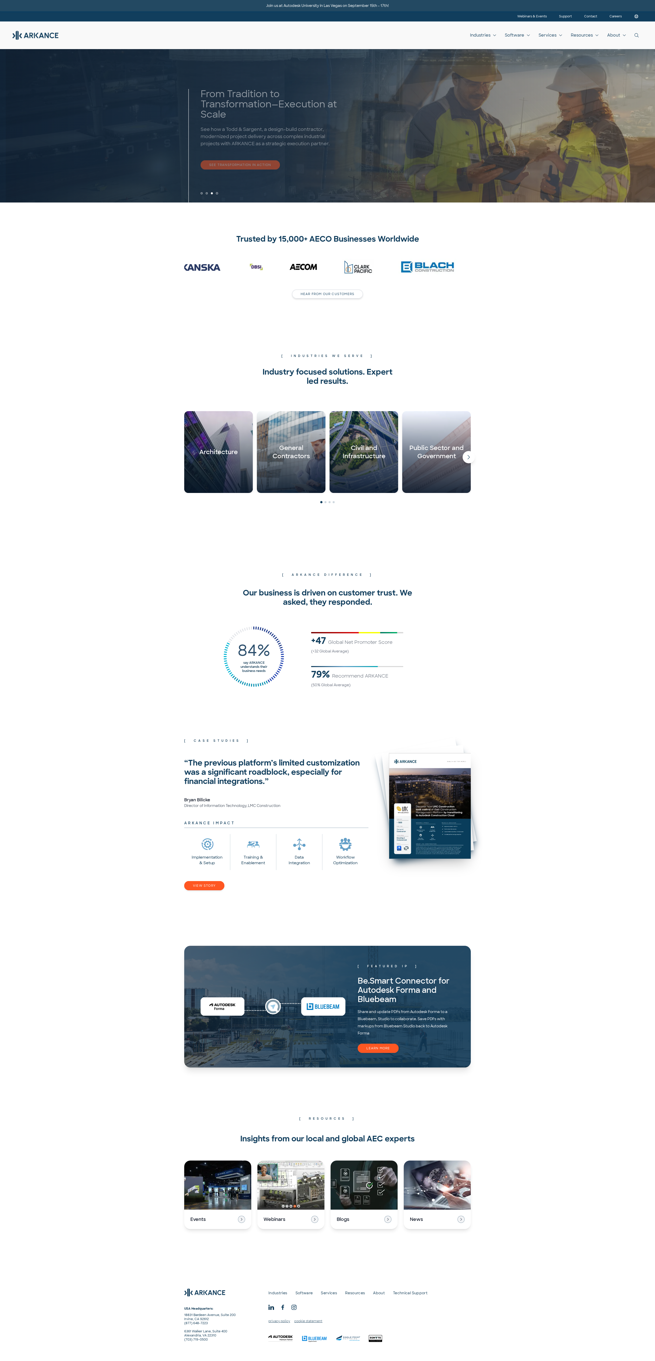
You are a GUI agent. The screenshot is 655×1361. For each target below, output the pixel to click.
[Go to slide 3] (212, 193)
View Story (204, 886)
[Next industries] (469, 457)
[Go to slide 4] (217, 193)
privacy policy (279, 1321)
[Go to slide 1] (202, 193)
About (613, 35)
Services (547, 35)
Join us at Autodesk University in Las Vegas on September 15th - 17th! (327, 5)
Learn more (378, 1048)
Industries (480, 35)
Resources (582, 35)
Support (565, 16)
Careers (615, 16)
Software (514, 35)
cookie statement (308, 1321)
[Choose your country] (636, 16)
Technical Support (410, 1293)
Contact (590, 16)
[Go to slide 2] (207, 193)
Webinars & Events (532, 16)
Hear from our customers (328, 294)
